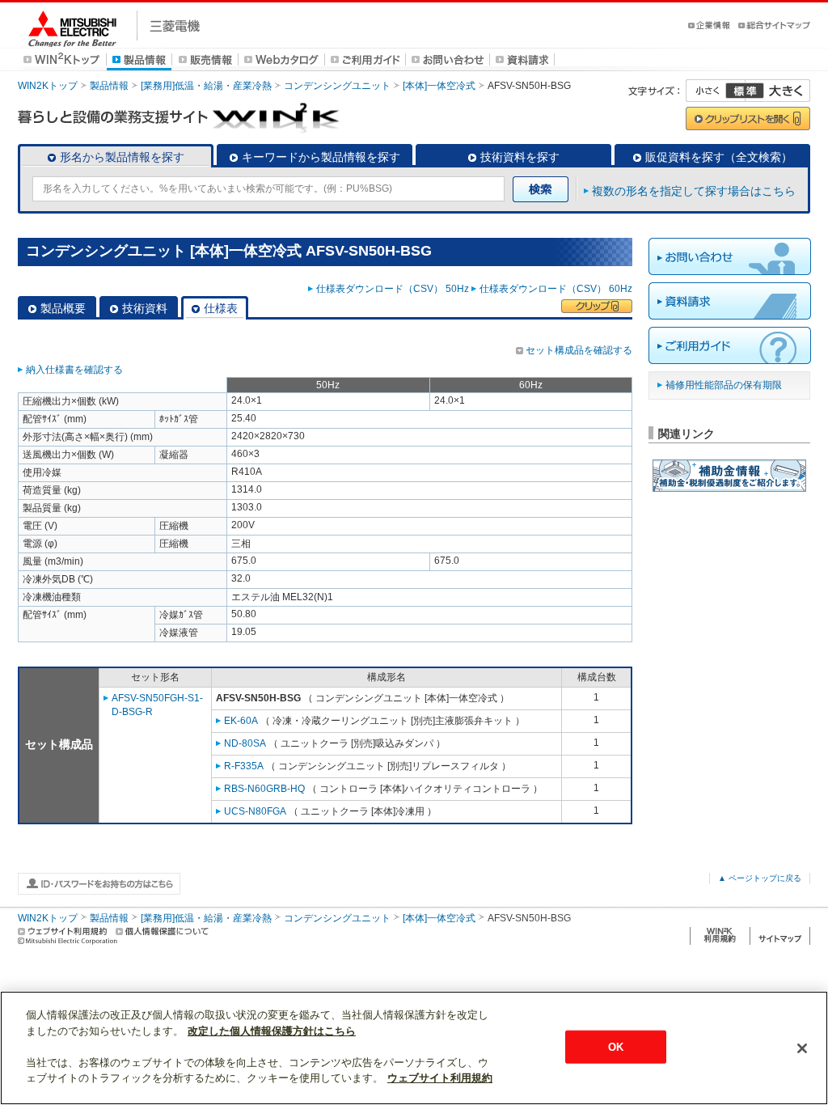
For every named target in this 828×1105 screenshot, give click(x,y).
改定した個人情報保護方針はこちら (272, 1031)
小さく (716, 90)
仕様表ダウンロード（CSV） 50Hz (392, 288)
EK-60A (241, 720)
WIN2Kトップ (48, 85)
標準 (744, 91)
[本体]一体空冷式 (439, 85)
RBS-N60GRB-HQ (264, 788)
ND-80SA (245, 743)
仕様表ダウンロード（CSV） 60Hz (555, 288)
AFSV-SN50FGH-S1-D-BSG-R (157, 705)
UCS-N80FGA (255, 811)
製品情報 (109, 85)
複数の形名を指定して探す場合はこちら (694, 190)
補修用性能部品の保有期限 (723, 385)
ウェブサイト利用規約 (439, 1078)
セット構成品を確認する (579, 350)
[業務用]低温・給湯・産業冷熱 (206, 85)
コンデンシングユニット (337, 85)
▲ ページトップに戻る (759, 878)
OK (615, 1046)
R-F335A (244, 766)
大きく (778, 90)
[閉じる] (802, 1048)
